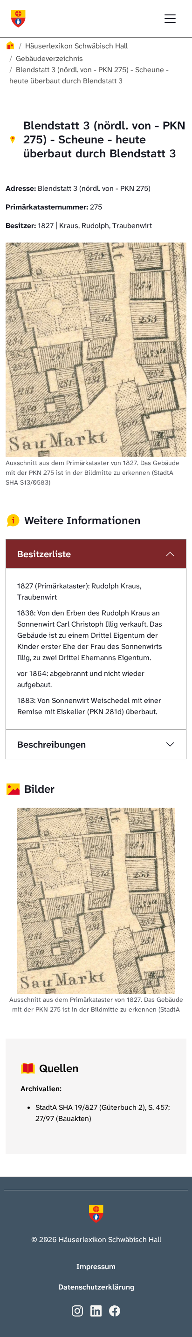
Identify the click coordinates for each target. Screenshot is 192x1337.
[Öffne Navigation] (170, 18)
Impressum (96, 1266)
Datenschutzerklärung (96, 1287)
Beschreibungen (51, 744)
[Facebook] (114, 1310)
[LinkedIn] (96, 1310)
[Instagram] (77, 1310)
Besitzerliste (44, 554)
